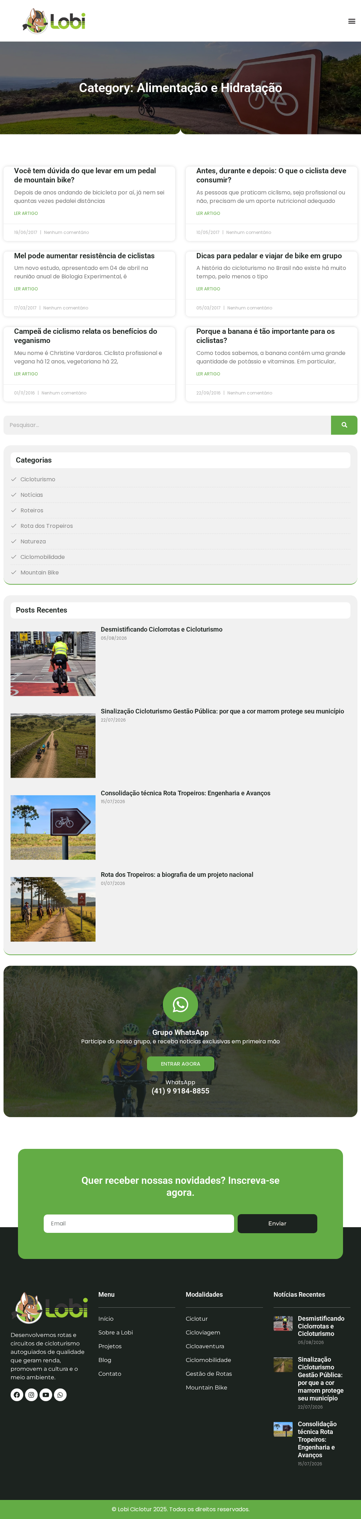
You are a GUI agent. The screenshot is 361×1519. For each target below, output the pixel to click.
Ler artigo (26, 213)
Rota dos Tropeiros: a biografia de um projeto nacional (177, 874)
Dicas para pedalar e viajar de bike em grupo (269, 256)
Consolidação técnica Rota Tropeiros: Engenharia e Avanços (185, 793)
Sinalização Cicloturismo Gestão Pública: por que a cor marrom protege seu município (222, 711)
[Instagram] (31, 1394)
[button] (351, 20)
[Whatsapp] (60, 1394)
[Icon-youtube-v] (45, 1394)
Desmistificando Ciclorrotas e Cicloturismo (161, 629)
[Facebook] (17, 1394)
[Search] (344, 425)
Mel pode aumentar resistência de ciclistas (84, 256)
